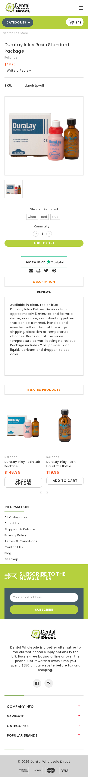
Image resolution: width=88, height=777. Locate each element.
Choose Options (23, 482)
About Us (11, 523)
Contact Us (13, 547)
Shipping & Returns (19, 529)
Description (44, 282)
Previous (41, 492)
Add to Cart (65, 480)
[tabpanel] (23, 443)
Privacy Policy (15, 535)
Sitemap (11, 559)
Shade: (44, 209)
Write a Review (19, 70)
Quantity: (42, 226)
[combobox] (44, 33)
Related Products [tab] (44, 390)
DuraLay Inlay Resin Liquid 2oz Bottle (61, 464)
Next (47, 492)
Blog (7, 553)
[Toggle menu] (81, 7)
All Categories (15, 517)
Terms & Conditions (20, 541)
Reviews (44, 292)
